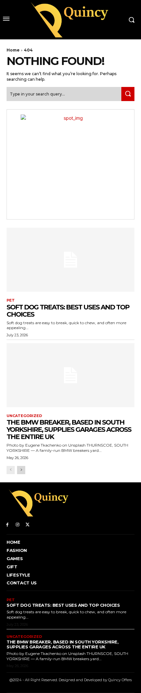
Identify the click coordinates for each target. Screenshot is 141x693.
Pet (11, 300)
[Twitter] (27, 524)
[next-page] (21, 470)
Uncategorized (24, 416)
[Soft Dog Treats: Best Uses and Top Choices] (70, 260)
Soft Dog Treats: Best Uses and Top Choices (68, 310)
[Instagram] (17, 524)
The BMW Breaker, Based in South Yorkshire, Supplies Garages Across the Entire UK (69, 429)
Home (13, 50)
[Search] (127, 94)
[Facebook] (7, 524)
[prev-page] (11, 470)
